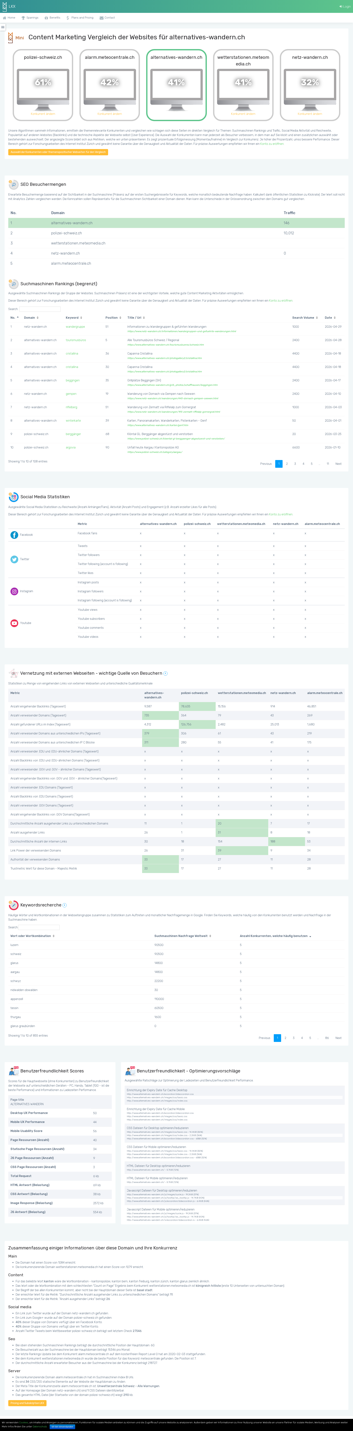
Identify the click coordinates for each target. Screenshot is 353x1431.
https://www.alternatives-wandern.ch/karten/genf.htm (157, 425)
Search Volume (303, 317)
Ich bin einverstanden (62, 1426)
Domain (29, 317)
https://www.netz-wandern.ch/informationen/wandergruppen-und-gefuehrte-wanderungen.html (181, 331)
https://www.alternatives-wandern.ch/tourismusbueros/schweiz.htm (165, 344)
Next (339, 464)
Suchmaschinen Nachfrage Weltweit (181, 936)
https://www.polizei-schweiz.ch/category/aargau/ (154, 452)
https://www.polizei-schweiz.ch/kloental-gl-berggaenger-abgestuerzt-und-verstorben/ (176, 438)
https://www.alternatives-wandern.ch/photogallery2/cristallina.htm (164, 358)
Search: (13, 309)
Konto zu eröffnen (272, 144)
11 (328, 464)
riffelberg (71, 407)
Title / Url (134, 317)
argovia (71, 447)
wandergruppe (75, 326)
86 (327, 1038)
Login (346, 6)
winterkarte (73, 420)
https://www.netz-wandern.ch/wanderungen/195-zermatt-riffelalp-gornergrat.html (173, 411)
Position (112, 317)
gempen (71, 394)
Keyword (72, 317)
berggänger (73, 434)
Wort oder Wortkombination (30, 936)
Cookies (23, 1422)
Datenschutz (40, 1426)
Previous (266, 464)
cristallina (72, 353)
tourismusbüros (76, 340)
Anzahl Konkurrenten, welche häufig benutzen (274, 936)
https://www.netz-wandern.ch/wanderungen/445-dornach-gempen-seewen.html (172, 398)
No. (12, 317)
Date (328, 317)
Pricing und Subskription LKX (27, 1403)
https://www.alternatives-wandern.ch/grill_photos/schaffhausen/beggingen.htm (172, 385)
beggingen (73, 380)
